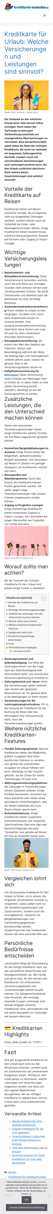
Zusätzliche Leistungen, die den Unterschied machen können (26, 615)
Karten (12, 1172)
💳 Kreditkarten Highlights (23, 647)
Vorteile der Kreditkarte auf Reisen (23, 604)
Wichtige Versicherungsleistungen (26, 609)
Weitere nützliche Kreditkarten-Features (26, 626)
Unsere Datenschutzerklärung (26, 1207)
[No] (49, 1196)
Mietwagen (11, 374)
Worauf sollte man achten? (23, 621)
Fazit (11, 643)
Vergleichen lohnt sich (20, 632)
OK (26, 1199)
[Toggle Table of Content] (42, 598)
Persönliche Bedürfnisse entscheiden (21, 638)
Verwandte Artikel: (22, 651)
